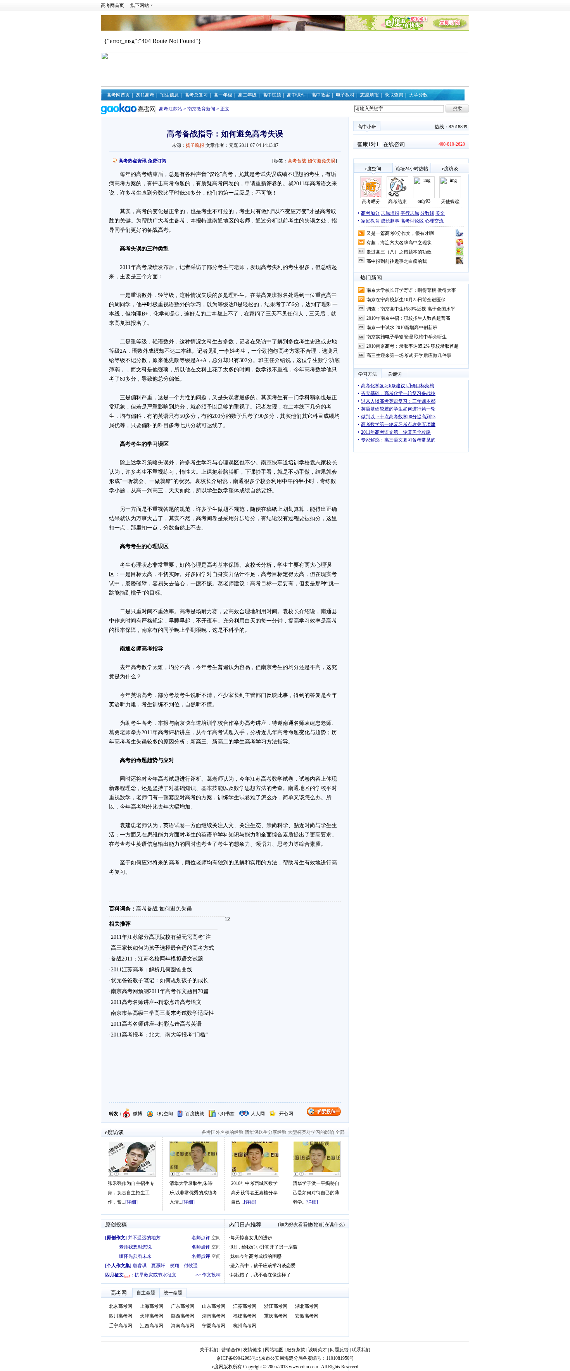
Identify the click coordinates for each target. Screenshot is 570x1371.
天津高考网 (151, 1316)
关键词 (395, 374)
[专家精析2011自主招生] (132, 1159)
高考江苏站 (170, 109)
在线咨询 (394, 144)
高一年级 (223, 95)
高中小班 (367, 126)
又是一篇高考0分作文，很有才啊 (400, 233)
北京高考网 (120, 1306)
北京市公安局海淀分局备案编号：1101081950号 (305, 1358)
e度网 (217, 1366)
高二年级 (247, 95)
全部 (340, 1132)
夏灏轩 (158, 1265)
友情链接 (253, 1349)
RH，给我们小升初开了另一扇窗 (263, 1247)
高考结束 (397, 201)
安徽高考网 (306, 1316)
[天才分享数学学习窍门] (255, 1159)
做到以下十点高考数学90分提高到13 (398, 416)
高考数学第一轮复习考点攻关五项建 (398, 424)
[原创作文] (116, 1237)
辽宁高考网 (120, 1325)
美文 (440, 213)
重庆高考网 (275, 1316)
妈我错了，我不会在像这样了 (260, 1275)
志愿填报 (369, 95)
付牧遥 (191, 1265)
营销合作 (230, 1349)
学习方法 (367, 374)
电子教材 (345, 95)
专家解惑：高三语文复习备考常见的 (398, 440)
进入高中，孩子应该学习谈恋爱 (262, 1265)
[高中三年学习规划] (193, 1159)
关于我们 (209, 1349)
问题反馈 (339, 1349)
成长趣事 (390, 221)
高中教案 (320, 95)
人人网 (258, 1113)
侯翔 (174, 1265)
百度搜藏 (194, 1113)
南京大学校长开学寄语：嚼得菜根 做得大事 (411, 290)
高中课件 (296, 95)
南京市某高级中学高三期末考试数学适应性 (162, 1013)
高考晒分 (371, 201)
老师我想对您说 (135, 1247)
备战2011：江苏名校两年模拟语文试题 (157, 959)
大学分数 (418, 95)
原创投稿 (116, 1225)
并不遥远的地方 (144, 1237)
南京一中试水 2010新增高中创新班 (401, 327)
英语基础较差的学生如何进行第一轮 (398, 409)
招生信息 (169, 95)
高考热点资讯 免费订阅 (142, 161)
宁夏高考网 (213, 1325)
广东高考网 (182, 1306)
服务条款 (296, 1349)
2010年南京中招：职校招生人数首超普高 (408, 318)
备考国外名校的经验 (223, 1132)
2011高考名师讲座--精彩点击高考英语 (156, 1024)
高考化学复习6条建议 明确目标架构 (397, 385)
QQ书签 (226, 1113)
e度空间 (373, 168)
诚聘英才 (317, 1349)
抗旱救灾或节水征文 (155, 1275)
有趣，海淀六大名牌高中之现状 (399, 242)
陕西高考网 (182, 1316)
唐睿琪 (140, 1265)
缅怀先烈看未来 (135, 1256)
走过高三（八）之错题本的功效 (399, 252)
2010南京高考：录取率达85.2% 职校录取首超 (412, 346)
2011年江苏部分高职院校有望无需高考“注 (161, 937)
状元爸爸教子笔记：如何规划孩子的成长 (160, 980)
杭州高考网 (244, 1325)
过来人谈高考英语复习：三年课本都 (398, 401)
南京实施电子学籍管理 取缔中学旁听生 (406, 337)
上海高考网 (151, 1306)
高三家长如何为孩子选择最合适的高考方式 (162, 948)
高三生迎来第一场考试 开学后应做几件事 (408, 355)
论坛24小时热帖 (412, 168)
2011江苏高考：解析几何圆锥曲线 (151, 970)
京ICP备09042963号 (236, 1358)
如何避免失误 (321, 161)
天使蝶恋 (450, 201)
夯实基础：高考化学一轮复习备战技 (398, 393)
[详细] (131, 1202)
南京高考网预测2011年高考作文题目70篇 (160, 991)
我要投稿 (324, 1111)
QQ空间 (165, 1113)
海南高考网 (182, 1325)
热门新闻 (371, 278)
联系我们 (361, 1349)
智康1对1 (368, 144)
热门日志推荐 (245, 1225)
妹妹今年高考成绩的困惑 (256, 1256)
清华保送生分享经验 (266, 1132)
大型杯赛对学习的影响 (311, 1132)
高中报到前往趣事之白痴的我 (396, 261)
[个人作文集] (118, 1265)
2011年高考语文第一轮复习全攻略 (396, 432)
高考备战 (297, 161)
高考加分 (370, 213)
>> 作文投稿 (208, 1275)
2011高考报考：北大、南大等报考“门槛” (159, 1035)
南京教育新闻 (201, 109)
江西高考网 (151, 1325)
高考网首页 (112, 5)
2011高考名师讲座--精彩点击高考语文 (156, 1002)
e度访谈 (114, 1132)
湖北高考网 (306, 1306)
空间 (216, 1237)
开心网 (286, 1113)
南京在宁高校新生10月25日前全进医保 (406, 299)
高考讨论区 (412, 221)
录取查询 (394, 95)
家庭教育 (370, 221)
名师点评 (201, 1237)
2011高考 (145, 95)
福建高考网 (244, 1316)
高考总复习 (196, 95)
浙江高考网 (275, 1306)
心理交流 (434, 221)
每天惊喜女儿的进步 (251, 1237)
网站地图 (275, 1349)
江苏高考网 (244, 1306)
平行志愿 (410, 213)
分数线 (427, 213)
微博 (137, 1113)
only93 (424, 201)
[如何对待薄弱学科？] (317, 1159)
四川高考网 (120, 1316)
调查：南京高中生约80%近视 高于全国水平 (410, 309)
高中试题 (272, 95)
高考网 (119, 1293)
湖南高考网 (213, 1316)
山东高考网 (213, 1306)
